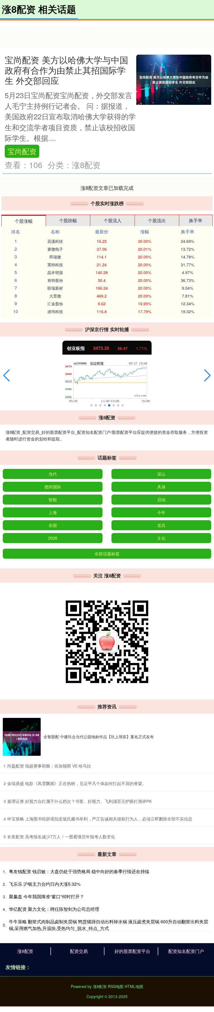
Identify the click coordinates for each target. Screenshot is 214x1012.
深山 (161, 474)
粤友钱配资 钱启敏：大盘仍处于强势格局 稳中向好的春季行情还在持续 (79, 871)
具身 (161, 487)
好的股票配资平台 (132, 951)
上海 (52, 512)
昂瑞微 (55, 257)
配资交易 (79, 951)
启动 (161, 499)
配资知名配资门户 (186, 951)
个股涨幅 (24, 221)
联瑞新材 (55, 288)
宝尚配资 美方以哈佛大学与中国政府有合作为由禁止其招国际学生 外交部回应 (66, 70)
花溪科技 (55, 241)
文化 (161, 538)
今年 (161, 512)
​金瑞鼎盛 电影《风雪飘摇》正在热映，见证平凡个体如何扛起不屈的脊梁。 (76, 783)
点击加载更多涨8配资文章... (107, 187)
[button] (6, 375)
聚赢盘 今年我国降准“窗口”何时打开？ (46, 896)
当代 (52, 474)
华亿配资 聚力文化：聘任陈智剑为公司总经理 (54, 909)
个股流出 (157, 220)
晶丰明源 (55, 272)
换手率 (195, 220)
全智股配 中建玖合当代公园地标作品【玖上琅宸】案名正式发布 (98, 736)
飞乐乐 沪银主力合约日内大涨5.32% (45, 884)
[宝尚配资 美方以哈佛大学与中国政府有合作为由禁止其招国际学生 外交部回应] (173, 79)
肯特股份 (55, 280)
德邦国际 (52, 487)
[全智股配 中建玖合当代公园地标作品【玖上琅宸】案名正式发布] (22, 737)
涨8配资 (25, 951)
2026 (52, 538)
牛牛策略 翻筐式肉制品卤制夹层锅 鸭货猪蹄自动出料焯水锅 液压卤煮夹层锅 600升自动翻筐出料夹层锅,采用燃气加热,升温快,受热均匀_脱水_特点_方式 (108, 924)
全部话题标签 (107, 553)
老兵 (161, 525)
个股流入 (112, 220)
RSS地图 (115, 986)
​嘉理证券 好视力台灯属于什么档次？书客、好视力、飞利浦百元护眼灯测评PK (79, 801)
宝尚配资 (22, 151)
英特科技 (55, 264)
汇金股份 (55, 303)
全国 (52, 525)
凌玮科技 (55, 311)
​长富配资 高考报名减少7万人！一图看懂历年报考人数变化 (61, 836)
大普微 (55, 296)
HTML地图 (134, 986)
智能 (52, 499)
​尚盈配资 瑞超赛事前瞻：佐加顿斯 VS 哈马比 (49, 766)
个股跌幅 (68, 220)
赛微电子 (55, 249)
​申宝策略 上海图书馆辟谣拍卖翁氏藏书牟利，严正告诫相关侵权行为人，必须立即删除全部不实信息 (99, 819)
